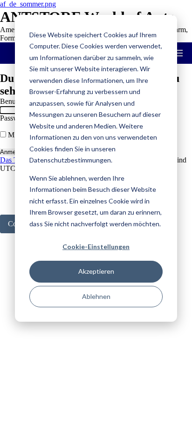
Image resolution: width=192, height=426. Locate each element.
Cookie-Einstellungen (96, 246)
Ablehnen (96, 296)
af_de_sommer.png (28, 4)
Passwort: (14, 118)
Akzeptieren (96, 271)
